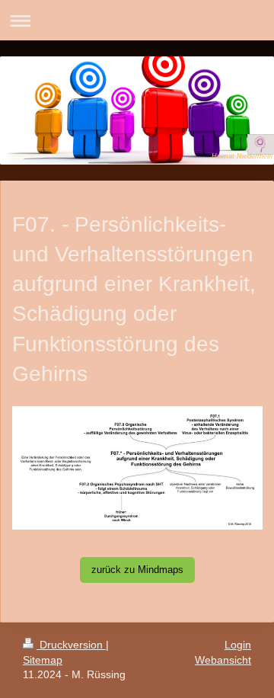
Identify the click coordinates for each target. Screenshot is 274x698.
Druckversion (71, 645)
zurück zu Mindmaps (137, 569)
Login (238, 645)
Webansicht (223, 660)
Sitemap (42, 660)
